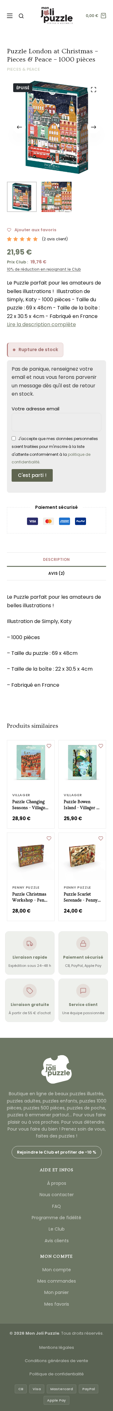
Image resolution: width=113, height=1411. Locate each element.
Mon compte (56, 1270)
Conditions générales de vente (56, 1361)
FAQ (56, 1206)
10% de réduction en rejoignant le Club (44, 269)
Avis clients (57, 1241)
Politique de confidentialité (57, 1374)
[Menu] (10, 16)
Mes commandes (56, 1281)
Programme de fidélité (56, 1217)
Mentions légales (56, 1347)
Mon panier (56, 1292)
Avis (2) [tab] (56, 573)
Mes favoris (56, 1304)
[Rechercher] (21, 16)
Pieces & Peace (23, 69)
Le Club (57, 1229)
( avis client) (55, 239)
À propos (56, 1183)
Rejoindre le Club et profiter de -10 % (56, 1152)
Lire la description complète (41, 324)
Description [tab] (56, 559)
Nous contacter (57, 1194)
